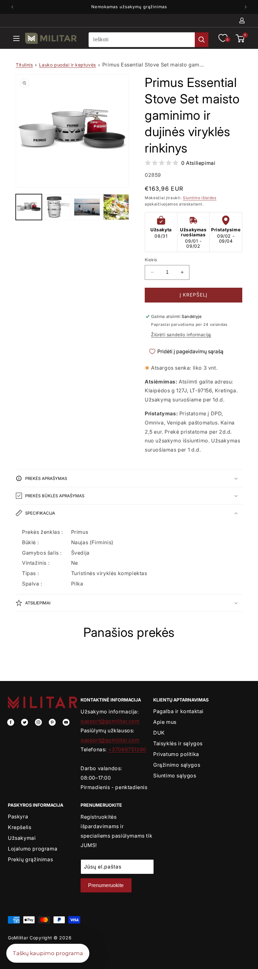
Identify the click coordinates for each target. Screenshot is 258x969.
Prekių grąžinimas (30, 859)
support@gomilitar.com (110, 721)
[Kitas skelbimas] (246, 7)
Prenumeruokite (106, 885)
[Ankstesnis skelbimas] (12, 7)
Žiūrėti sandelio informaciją (181, 334)
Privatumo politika (176, 754)
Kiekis (151, 259)
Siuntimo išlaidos (199, 197)
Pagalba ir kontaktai (178, 711)
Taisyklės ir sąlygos (178, 743)
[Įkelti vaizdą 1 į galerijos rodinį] (29, 207)
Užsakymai (22, 838)
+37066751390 (127, 749)
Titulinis (24, 64)
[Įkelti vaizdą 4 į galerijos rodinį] (116, 207)
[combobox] (148, 39)
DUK (159, 733)
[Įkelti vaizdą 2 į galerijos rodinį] (58, 207)
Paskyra (18, 816)
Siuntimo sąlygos (174, 775)
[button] (16, 39)
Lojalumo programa (32, 848)
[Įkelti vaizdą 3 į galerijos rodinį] (87, 207)
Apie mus (165, 722)
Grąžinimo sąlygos (176, 765)
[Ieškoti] (202, 39)
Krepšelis (19, 827)
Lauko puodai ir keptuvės (67, 64)
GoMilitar (18, 937)
